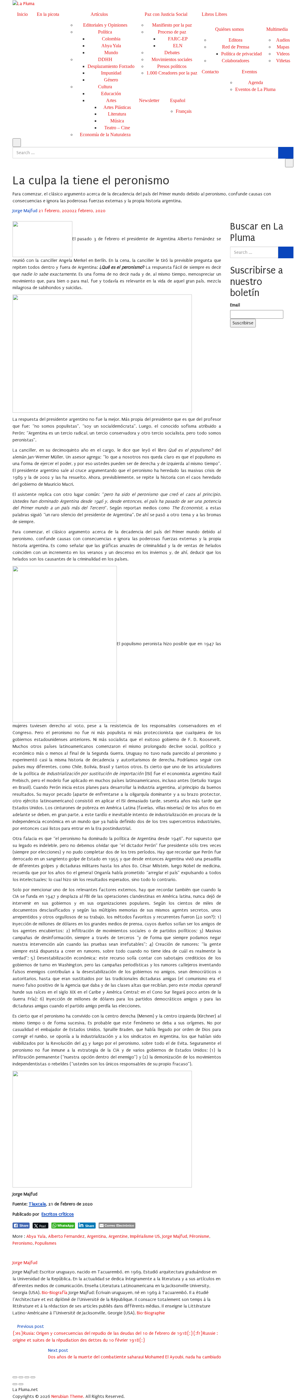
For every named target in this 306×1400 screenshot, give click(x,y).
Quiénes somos (229, 29)
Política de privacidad (241, 53)
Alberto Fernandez (66, 1236)
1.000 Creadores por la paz (171, 72)
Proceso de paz (172, 31)
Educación (111, 93)
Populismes (45, 1243)
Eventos (249, 71)
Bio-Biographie (151, 1313)
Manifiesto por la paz (172, 25)
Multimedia (277, 29)
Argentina (96, 1236)
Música (117, 120)
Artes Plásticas (117, 107)
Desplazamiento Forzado (111, 66)
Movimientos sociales (172, 59)
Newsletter (149, 100)
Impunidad (111, 72)
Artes (111, 100)
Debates (172, 52)
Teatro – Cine (117, 127)
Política (105, 31)
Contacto (210, 71)
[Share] (21, 1377)
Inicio (22, 14)
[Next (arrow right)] (21, 1384)
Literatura (117, 113)
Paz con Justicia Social (166, 14)
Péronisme (199, 1236)
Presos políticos (171, 66)
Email (235, 305)
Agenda (255, 82)
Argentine (118, 1236)
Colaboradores (235, 60)
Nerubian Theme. (67, 1396)
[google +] (30, 1250)
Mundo (111, 52)
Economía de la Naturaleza (105, 134)
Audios (283, 39)
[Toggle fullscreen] (27, 1377)
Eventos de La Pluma (255, 89)
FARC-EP (178, 38)
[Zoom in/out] (32, 1377)
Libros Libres (214, 14)
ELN (178, 45)
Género (111, 79)
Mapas (283, 46)
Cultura (105, 86)
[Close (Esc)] (15, 1377)
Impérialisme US (145, 1236)
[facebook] (14, 1250)
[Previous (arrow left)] (15, 1384)
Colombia (111, 38)
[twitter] (22, 1250)
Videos (283, 53)
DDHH (105, 59)
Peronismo (23, 1243)
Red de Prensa (235, 46)
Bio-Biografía (55, 1292)
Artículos (99, 14)
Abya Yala (111, 45)
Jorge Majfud (26, 210)
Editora (235, 39)
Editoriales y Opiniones (105, 25)
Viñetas (283, 60)
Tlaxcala (37, 1204)
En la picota (48, 14)
